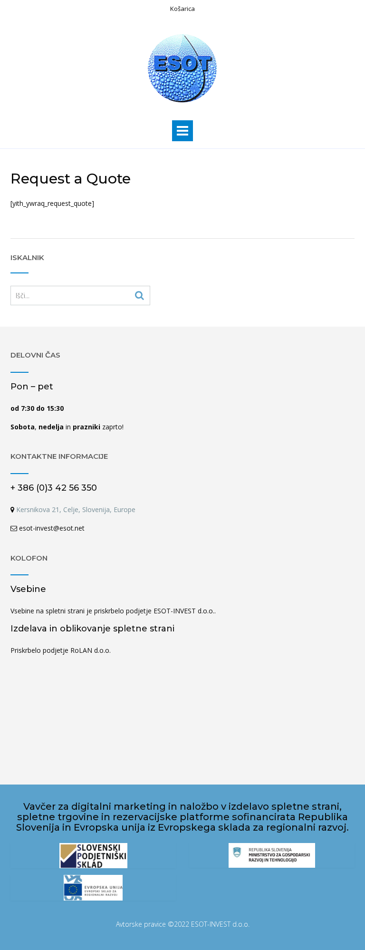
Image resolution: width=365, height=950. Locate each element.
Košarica (182, 8)
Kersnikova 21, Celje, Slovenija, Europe (74, 509)
